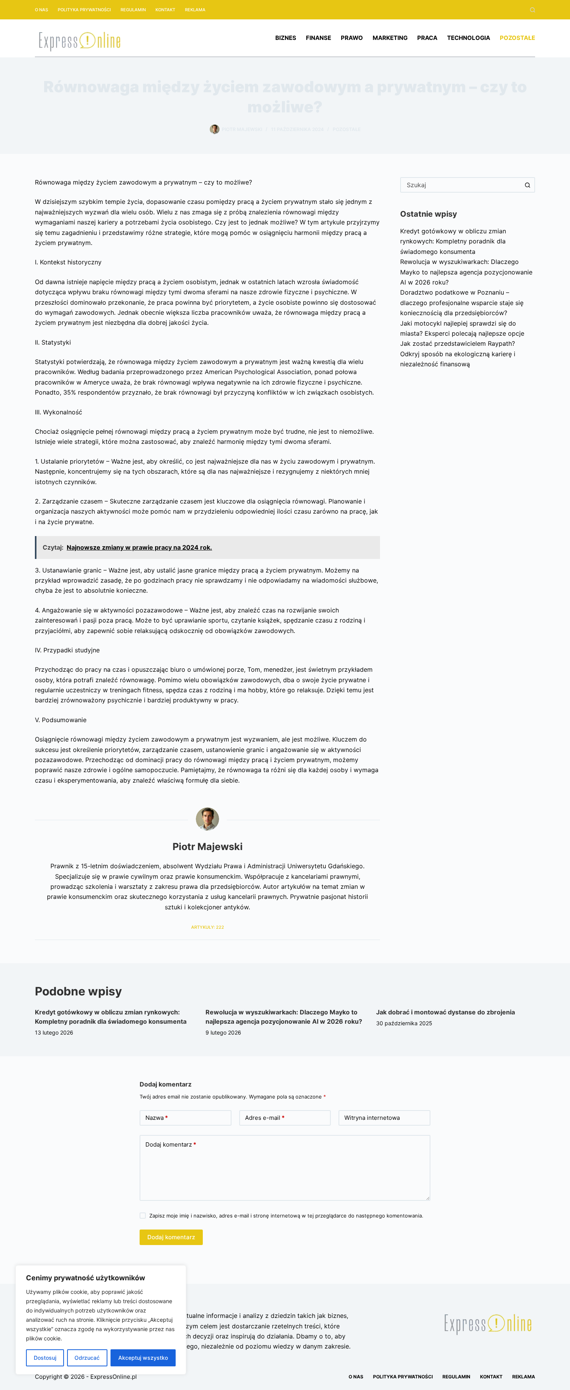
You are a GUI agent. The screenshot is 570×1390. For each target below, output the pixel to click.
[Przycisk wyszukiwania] (527, 185)
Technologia (468, 37)
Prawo (352, 37)
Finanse (318, 37)
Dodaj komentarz (170, 1144)
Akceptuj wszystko (143, 1357)
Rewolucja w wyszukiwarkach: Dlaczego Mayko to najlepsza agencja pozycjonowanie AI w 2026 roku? (466, 272)
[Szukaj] (532, 9)
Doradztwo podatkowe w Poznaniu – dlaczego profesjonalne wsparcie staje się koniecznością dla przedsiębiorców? (461, 302)
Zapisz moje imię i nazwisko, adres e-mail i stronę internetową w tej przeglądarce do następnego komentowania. (286, 1215)
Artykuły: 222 (207, 927)
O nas (41, 9)
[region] (101, 1319)
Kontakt (165, 9)
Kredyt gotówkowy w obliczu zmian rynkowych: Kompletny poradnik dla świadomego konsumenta (453, 241)
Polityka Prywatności (84, 9)
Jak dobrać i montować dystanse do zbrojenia (445, 1012)
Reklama (195, 9)
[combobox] (460, 185)
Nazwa (156, 1117)
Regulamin (133, 9)
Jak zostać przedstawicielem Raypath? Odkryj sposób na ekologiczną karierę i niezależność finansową (457, 354)
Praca (427, 37)
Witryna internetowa (372, 1117)
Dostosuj (45, 1357)
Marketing (390, 37)
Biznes (285, 37)
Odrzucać (87, 1357)
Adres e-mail (265, 1117)
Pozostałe (517, 37)
